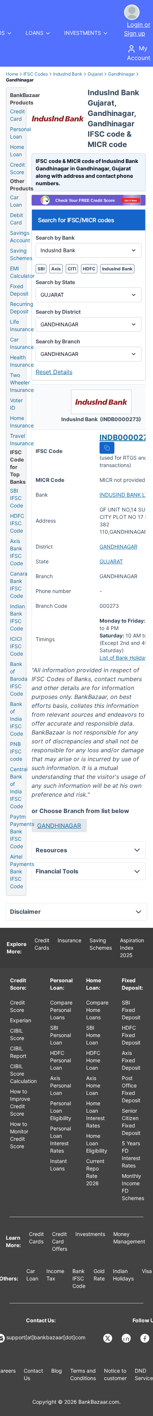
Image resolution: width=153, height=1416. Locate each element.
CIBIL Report (18, 1052)
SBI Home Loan (93, 1035)
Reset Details (54, 372)
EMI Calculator (22, 272)
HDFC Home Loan (93, 1060)
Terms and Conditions (83, 1374)
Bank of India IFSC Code (16, 719)
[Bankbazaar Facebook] (145, 1338)
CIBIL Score (17, 1034)
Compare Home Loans (97, 1009)
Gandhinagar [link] (20, 80)
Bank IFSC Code (78, 1278)
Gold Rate (99, 1275)
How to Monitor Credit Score (19, 1135)
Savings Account (20, 236)
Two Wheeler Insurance (22, 382)
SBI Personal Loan (60, 1035)
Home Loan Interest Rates (95, 1114)
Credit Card (17, 115)
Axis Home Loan (93, 1085)
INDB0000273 (126, 437)
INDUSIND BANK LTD (126, 495)
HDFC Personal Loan (60, 1060)
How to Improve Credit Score (20, 1102)
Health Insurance (22, 361)
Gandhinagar (121, 74)
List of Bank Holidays (125, 657)
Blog (56, 1370)
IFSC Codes (35, 74)
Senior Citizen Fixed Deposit (131, 1121)
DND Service (144, 1374)
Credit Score (17, 168)
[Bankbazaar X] (108, 1338)
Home (12, 74)
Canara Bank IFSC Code (18, 584)
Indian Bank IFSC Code (17, 617)
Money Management (129, 1238)
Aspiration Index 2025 (132, 947)
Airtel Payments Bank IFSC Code (22, 871)
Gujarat (95, 74)
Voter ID (16, 404)
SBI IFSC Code (16, 498)
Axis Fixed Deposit (131, 1060)
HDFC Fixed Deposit (131, 1035)
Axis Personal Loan (60, 1085)
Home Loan (17, 150)
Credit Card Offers (59, 1241)
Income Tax (55, 1275)
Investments (90, 1234)
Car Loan (16, 201)
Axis (56, 268)
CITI (72, 268)
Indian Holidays (123, 1275)
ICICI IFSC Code (16, 646)
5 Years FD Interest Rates (131, 1154)
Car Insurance (22, 343)
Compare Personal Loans (61, 1009)
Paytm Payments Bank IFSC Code (22, 831)
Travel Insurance (22, 439)
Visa (147, 1271)
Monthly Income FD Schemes (133, 1187)
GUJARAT (111, 561)
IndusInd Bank (67, 74)
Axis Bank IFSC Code (16, 552)
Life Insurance (22, 325)
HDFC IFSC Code (17, 523)
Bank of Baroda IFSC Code (18, 679)
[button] (107, 448)
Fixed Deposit (19, 290)
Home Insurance (22, 422)
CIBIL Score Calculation (23, 1073)
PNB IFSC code (16, 751)
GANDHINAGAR (118, 546)
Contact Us (33, 1374)
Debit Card (16, 219)
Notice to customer (115, 1374)
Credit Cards (42, 944)
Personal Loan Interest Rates (60, 1139)
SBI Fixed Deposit (131, 1009)
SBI (41, 268)
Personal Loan (20, 133)
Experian (20, 1020)
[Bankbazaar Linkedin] (127, 1338)
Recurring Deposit (21, 307)
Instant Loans (58, 1165)
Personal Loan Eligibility (60, 1110)
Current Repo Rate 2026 (95, 1172)
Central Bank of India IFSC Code (18, 787)
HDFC (89, 268)
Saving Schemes (21, 254)
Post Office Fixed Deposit (131, 1089)
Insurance (69, 940)
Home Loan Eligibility (96, 1143)
